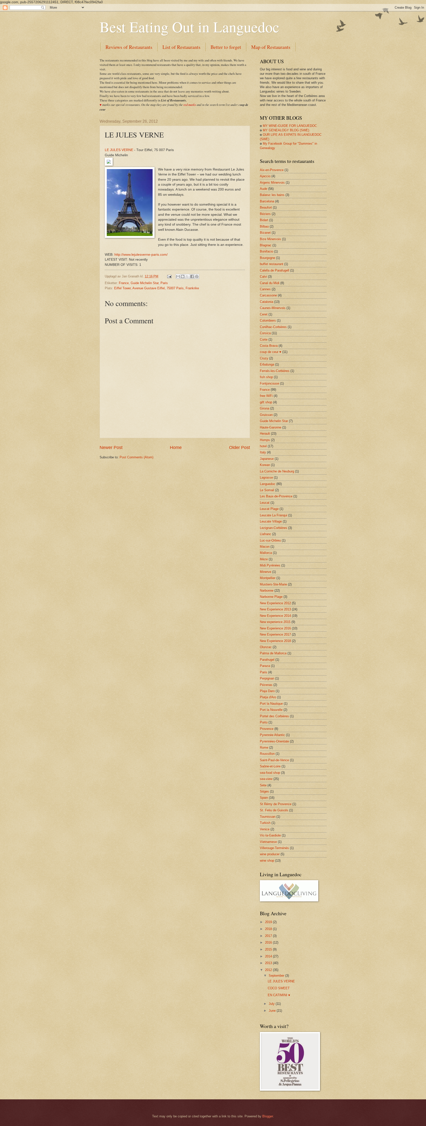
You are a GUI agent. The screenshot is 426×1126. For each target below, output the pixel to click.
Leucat (264, 503)
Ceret (263, 314)
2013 (269, 963)
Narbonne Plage (271, 597)
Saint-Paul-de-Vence (274, 760)
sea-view (266, 779)
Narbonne (266, 590)
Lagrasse (266, 477)
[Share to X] (187, 276)
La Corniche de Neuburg (277, 471)
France (124, 283)
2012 (269, 970)
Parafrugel (267, 659)
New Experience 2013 (275, 609)
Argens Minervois (272, 182)
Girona (264, 408)
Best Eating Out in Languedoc (189, 27)
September (277, 975)
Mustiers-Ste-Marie (273, 584)
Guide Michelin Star (145, 283)
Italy (263, 452)
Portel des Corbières (274, 716)
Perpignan (267, 678)
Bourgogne (267, 258)
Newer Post (111, 447)
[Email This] (178, 276)
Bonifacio (266, 251)
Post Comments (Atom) (136, 457)
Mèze (264, 559)
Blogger (267, 1116)
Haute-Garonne (270, 427)
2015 (269, 949)
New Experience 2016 (275, 628)
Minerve (265, 572)
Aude (263, 189)
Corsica (265, 333)
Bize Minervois (270, 239)
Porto (263, 722)
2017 (269, 936)
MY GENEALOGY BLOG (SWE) (284, 130)
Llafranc (265, 534)
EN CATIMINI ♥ (279, 995)
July (272, 1004)
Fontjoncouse (269, 383)
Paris (164, 283)
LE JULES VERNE (119, 150)
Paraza (265, 666)
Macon (264, 546)
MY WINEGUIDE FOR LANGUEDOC (288, 126)
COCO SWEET (279, 988)
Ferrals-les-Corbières (274, 371)
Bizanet (265, 232)
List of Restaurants (181, 47)
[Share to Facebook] (192, 276)
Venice (264, 829)
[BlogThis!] (182, 276)
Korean (265, 465)
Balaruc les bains (272, 195)
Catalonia (266, 302)
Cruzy (264, 358)
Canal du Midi (269, 283)
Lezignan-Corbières (273, 528)
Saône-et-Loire (270, 766)
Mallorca (266, 553)
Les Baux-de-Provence (276, 496)
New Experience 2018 (275, 641)
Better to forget (226, 47)
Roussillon (267, 754)
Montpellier (267, 578)
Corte (263, 339)
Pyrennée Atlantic (272, 735)
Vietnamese (268, 842)
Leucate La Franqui (273, 515)
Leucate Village (271, 521)
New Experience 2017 (275, 634)
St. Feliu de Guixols (274, 810)
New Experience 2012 (275, 603)
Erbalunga (267, 364)
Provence (266, 729)
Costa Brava (269, 346)
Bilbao (264, 226)
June (273, 1010)
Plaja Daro (267, 691)
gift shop (266, 402)
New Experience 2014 (275, 616)
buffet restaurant (271, 264)
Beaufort (266, 207)
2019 (269, 922)
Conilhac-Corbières (273, 327)
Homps (265, 440)
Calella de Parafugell (274, 270)
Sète (263, 785)
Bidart (264, 220)
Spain (264, 797)
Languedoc (267, 484)
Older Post (239, 447)
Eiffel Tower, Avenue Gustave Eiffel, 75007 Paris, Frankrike (156, 288)
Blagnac (265, 245)
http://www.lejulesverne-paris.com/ (141, 254)
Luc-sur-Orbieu (270, 540)
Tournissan (267, 816)
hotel (263, 446)
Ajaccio (265, 176)
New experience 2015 (275, 622)
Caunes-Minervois (272, 308)
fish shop (266, 377)
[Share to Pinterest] (196, 276)
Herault (265, 433)
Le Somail (267, 490)
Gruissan (266, 415)
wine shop (267, 860)
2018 (269, 929)
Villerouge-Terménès (274, 848)
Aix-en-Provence (272, 170)
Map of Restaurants (270, 47)
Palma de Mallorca (273, 653)
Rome (264, 747)
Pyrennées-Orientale (274, 741)
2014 (269, 956)
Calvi (263, 276)
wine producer (270, 854)
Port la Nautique (271, 703)
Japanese (267, 459)
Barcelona (267, 201)
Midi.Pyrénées (270, 565)
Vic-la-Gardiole (270, 835)
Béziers (265, 214)
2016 (269, 942)
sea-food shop (270, 773)
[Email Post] (169, 276)
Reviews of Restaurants (129, 47)
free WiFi (266, 396)
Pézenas (266, 685)
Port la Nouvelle (271, 710)
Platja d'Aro (268, 697)
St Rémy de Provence (275, 804)
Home (176, 447)
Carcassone (268, 295)
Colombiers (268, 320)
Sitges (264, 791)
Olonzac (266, 647)
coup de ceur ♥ (270, 352)
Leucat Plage (269, 509)
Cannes (265, 289)
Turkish (265, 823)
